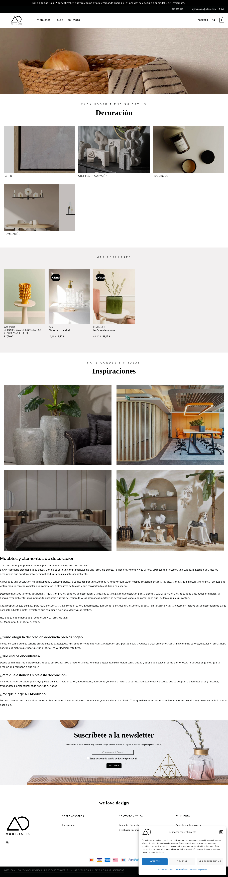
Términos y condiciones (79, 870)
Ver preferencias (210, 861)
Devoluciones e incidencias (133, 829)
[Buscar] (213, 20)
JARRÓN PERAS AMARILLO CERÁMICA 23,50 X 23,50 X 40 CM (22, 331)
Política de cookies (165, 869)
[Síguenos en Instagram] (222, 9)
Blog (60, 20)
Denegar (182, 861)
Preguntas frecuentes (129, 825)
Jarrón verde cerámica (104, 330)
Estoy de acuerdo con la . (114, 758)
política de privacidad (126, 758)
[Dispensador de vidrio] (69, 296)
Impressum (202, 869)
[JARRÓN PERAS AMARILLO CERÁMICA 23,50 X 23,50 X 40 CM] (24, 296)
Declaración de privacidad (185, 869)
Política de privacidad (30, 870)
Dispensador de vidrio (60, 330)
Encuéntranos (69, 825)
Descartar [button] (190, 2)
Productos (43, 20)
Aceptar (155, 861)
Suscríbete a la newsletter (189, 825)
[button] (221, 832)
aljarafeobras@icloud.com (204, 9)
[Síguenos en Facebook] (219, 9)
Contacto (74, 20)
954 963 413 (177, 9)
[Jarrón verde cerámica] (114, 296)
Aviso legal (10, 870)
